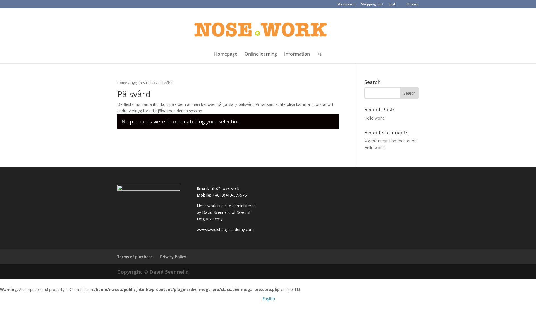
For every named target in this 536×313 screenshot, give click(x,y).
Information (297, 54)
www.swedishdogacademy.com (225, 229)
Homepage (225, 54)
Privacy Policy (173, 256)
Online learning (261, 54)
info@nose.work (224, 188)
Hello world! (375, 118)
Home (122, 82)
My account (346, 4)
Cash (392, 4)
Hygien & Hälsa (142, 82)
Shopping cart (372, 4)
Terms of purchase (135, 256)
